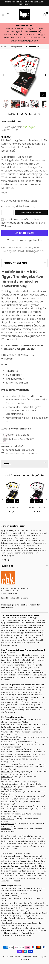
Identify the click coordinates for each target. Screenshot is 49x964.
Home (3, 47)
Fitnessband (6, 749)
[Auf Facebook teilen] (17, 114)
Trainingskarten (16, 47)
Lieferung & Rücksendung (19, 206)
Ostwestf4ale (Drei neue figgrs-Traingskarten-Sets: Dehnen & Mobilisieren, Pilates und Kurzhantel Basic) (24, 904)
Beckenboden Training (11, 814)
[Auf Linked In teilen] (30, 114)
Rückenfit (5, 719)
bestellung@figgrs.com (17, 598)
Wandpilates (7, 818)
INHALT (8, 463)
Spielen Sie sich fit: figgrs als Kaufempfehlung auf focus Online (23, 919)
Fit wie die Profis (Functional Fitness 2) (18, 742)
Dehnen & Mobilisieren (11, 759)
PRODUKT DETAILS (15, 263)
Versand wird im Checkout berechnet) (17, 149)
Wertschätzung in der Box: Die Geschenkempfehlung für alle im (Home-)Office (22, 926)
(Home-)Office (7, 791)
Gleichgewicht (7, 823)
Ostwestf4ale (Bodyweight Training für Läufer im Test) (22, 899)
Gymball (5, 781)
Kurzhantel (5, 771)
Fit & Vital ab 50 (8, 737)
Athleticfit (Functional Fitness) (14, 893)
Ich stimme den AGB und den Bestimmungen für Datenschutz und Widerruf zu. (23, 222)
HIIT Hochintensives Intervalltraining (17, 806)
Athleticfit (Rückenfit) (10, 895)
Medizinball (6, 828)
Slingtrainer (6, 799)
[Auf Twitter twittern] (22, 114)
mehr (4, 192)
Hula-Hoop (6, 796)
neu (36, 247)
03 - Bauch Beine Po (37, 508)
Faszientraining (8, 801)
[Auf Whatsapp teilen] (35, 114)
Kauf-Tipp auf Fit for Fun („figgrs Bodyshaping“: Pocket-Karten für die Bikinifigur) (21, 909)
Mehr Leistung (24, 247)
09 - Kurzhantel (12, 508)
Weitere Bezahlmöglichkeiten (24, 240)
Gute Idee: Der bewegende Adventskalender (21, 923)
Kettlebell (5, 786)
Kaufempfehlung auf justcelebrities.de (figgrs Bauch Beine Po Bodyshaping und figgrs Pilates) (24, 914)
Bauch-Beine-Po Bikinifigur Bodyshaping (19, 729)
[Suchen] (8, 14)
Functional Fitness (9, 724)
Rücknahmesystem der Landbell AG (20, 606)
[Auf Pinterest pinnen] (26, 114)
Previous (3, 75)
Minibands (5, 776)
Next (46, 75)
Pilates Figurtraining (10, 764)
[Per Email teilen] (39, 114)
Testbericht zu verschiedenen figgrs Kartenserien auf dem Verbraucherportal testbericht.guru (23, 889)
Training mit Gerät (13, 251)
